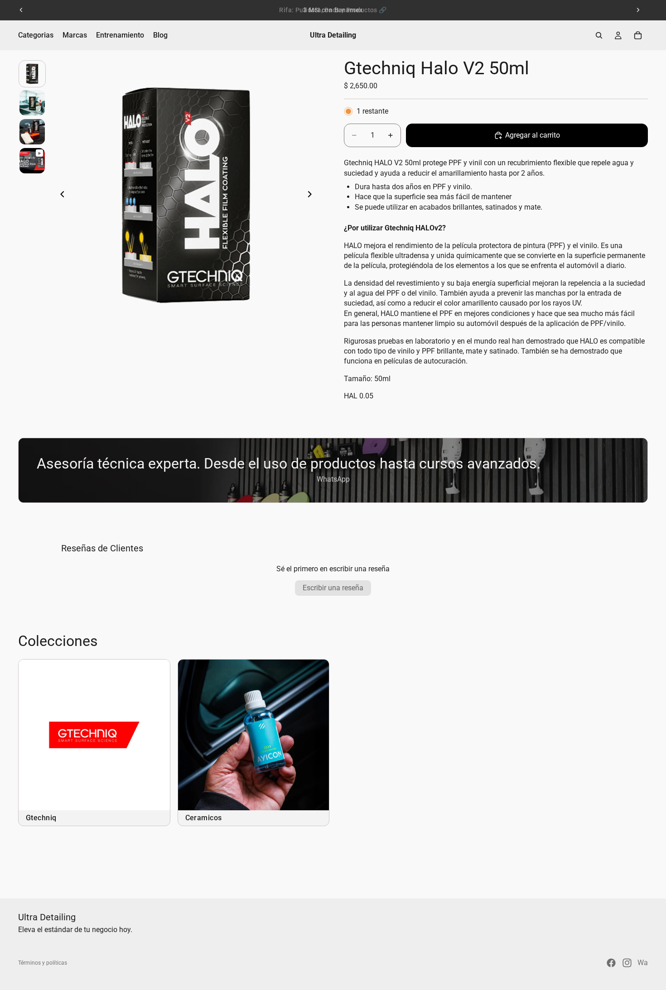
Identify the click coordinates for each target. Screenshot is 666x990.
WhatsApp (333, 479)
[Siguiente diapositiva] (638, 10)
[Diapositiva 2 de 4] (32, 102)
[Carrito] (638, 35)
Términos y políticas (42, 963)
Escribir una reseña (333, 587)
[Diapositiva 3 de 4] (32, 131)
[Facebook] (611, 962)
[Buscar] (599, 35)
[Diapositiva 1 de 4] (32, 73)
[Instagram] (627, 962)
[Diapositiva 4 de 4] (32, 160)
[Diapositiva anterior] (21, 10)
